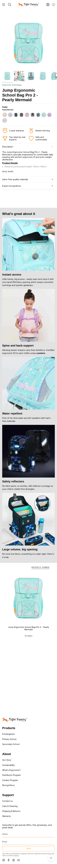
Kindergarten (8, 734)
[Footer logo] (14, 720)
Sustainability (8, 765)
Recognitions (8, 785)
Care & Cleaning (10, 806)
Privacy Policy (46, 854)
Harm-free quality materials (15, 179)
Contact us (7, 801)
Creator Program (10, 780)
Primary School (9, 739)
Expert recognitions (11, 186)
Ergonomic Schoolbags (12, 85)
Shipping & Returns (11, 811)
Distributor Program (11, 775)
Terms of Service (8, 856)
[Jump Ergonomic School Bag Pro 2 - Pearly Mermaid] (28, 598)
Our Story (6, 760)
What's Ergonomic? (11, 770)
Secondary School (11, 744)
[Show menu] (3, 4)
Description (7, 146)
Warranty (6, 816)
